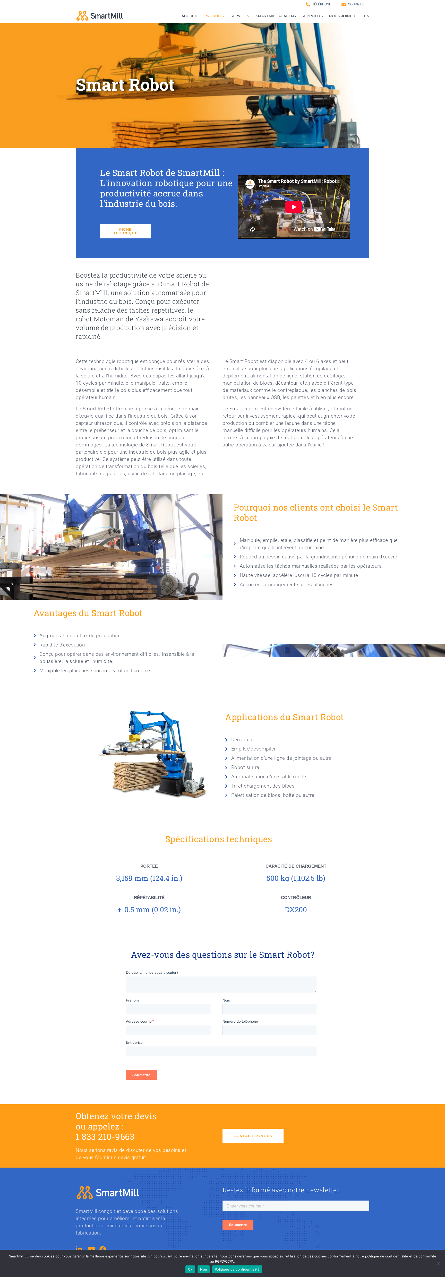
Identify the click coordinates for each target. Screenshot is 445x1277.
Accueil (190, 16)
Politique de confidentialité (237, 1269)
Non (203, 1269)
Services (239, 16)
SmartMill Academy (276, 16)
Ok (190, 1269)
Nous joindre (343, 16)
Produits (214, 16)
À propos (313, 16)
